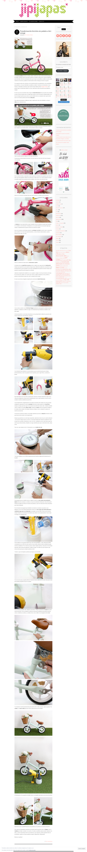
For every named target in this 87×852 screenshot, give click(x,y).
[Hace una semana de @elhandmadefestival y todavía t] (65, 80)
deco (57, 209)
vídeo (68, 281)
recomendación (61, 278)
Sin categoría (58, 236)
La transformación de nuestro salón (63, 140)
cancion (57, 202)
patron (57, 225)
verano (65, 281)
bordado (57, 200)
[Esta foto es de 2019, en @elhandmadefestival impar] (69, 80)
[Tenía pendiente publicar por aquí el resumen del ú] (57, 84)
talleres (57, 238)
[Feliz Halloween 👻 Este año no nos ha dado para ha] (69, 96)
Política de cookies (32, 850)
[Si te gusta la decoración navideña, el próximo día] (61, 96)
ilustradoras (58, 213)
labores (64, 271)
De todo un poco (59, 207)
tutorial (28, 34)
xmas (62, 282)
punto (62, 277)
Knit (57, 221)
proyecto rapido (59, 227)
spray (57, 279)
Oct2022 (17, 33)
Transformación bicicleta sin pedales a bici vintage (35, 32)
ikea (65, 267)
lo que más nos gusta (60, 272)
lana (69, 271)
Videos (31, 34)
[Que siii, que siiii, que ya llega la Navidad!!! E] (65, 96)
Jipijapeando (58, 219)
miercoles (67, 273)
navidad (58, 274)
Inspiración (58, 215)
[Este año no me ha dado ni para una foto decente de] (69, 92)
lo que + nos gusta (60, 223)
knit (58, 271)
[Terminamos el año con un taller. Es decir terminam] (61, 92)
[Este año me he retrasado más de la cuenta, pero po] (57, 96)
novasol (63, 274)
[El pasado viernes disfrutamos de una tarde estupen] (57, 88)
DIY (25, 34)
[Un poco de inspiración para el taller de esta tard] (61, 88)
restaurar (58, 232)
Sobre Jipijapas (24, 21)
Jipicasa (57, 217)
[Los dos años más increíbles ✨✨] (65, 92)
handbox (58, 262)
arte (63, 250)
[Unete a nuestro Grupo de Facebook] (64, 162)
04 (17, 31)
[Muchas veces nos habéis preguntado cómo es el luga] (65, 88)
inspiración (66, 269)
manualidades (60, 273)
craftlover (60, 252)
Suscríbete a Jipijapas (62, 70)
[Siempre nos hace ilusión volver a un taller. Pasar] (69, 88)
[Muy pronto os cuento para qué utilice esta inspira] (69, 84)
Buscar (63, 29)
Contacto (41, 21)
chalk (66, 250)
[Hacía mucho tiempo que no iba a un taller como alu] (57, 92)
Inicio (17, 21)
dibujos (62, 258)
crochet (64, 252)
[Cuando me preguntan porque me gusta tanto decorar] (65, 84)
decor (61, 254)
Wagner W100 (44, 86)
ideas (60, 268)
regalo (69, 278)
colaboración (58, 204)
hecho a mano (64, 265)
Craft (57, 205)
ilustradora (59, 269)
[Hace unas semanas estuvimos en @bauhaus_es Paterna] (57, 80)
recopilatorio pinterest (60, 230)
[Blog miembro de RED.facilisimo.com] (63, 192)
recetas (57, 228)
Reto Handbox (59, 234)
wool (58, 282)
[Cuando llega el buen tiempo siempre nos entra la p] (61, 80)
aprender (59, 250)
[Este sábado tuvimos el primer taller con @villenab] (61, 84)
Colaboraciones (33, 21)
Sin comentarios (49, 841)
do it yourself (65, 260)
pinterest (67, 275)
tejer (66, 279)
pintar (63, 275)
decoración (61, 256)
